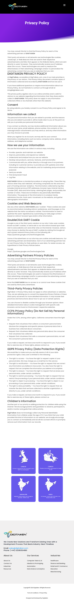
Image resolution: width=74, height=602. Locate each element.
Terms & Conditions (32, 593)
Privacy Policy (43, 593)
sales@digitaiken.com (18, 548)
